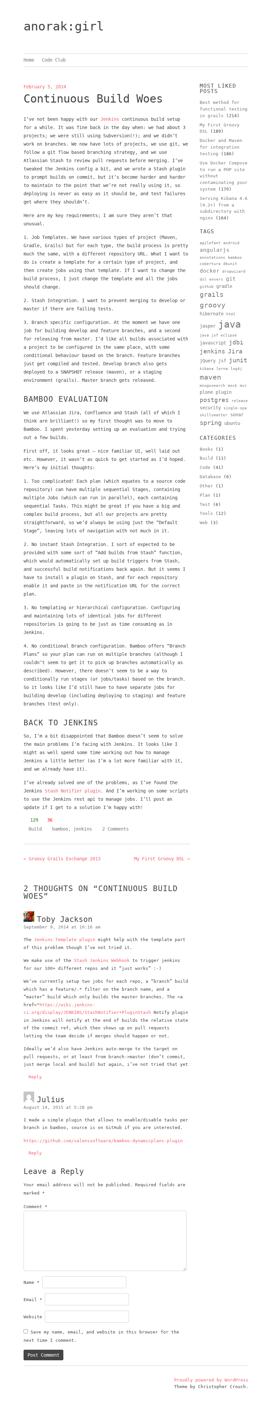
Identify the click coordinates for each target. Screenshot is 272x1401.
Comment (35, 1206)
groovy (213, 305)
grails (212, 294)
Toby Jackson (65, 919)
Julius (51, 1099)
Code (205, 467)
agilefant (210, 243)
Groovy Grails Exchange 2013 (62, 858)
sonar (236, 414)
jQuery (208, 360)
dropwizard (233, 271)
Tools (206, 513)
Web (204, 522)
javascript (213, 342)
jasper (208, 326)
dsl (203, 279)
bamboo (60, 829)
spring (211, 423)
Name (31, 1282)
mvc (243, 386)
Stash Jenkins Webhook (102, 960)
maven (210, 377)
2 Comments (115, 829)
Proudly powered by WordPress (211, 1380)
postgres (214, 400)
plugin (224, 392)
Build (35, 829)
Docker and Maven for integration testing (221, 147)
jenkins (82, 829)
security (210, 407)
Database (210, 476)
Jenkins (110, 119)
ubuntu (232, 423)
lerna (222, 369)
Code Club (54, 60)
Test (205, 504)
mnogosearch (212, 386)
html (231, 314)
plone (206, 392)
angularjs (215, 250)
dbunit (230, 264)
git (231, 279)
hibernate (212, 313)
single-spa (235, 408)
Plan (205, 495)
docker (210, 271)
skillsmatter (214, 415)
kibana (207, 369)
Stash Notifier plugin (73, 790)
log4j (236, 369)
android (231, 243)
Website (33, 1316)
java (229, 324)
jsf (222, 360)
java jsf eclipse (218, 335)
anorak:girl (64, 26)
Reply (35, 1076)
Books (206, 449)
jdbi (236, 342)
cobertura (210, 264)
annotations (212, 257)
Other (206, 485)
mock (232, 386)
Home (29, 60)
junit (238, 360)
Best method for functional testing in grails (223, 109)
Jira (235, 351)
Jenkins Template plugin (64, 939)
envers (216, 279)
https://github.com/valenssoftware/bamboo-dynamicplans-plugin (103, 1140)
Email (33, 1299)
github (207, 287)
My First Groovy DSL (162, 858)
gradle (224, 286)
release (240, 401)
